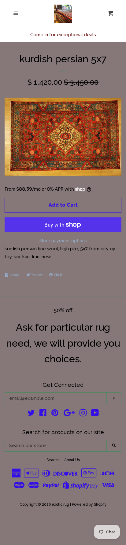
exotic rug (60, 504)
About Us (72, 460)
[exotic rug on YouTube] (95, 414)
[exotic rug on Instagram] (83, 414)
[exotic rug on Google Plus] (69, 414)
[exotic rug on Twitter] (31, 414)
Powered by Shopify (89, 504)
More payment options (63, 240)
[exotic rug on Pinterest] (55, 414)
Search (52, 460)
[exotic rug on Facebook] (43, 414)
